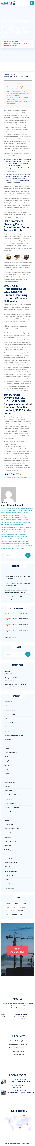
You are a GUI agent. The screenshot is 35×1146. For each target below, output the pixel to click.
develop (8, 907)
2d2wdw (6, 572)
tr (5, 854)
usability (14, 914)
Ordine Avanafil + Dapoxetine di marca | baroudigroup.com (14, 598)
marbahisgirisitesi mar (10, 803)
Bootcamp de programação (11, 722)
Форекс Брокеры (9, 883)
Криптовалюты (8, 875)
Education (7, 769)
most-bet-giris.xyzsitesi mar (12, 807)
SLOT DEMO (11, 508)
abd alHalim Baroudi (11, 76)
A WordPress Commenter (11, 614)
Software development (10, 841)
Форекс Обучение (9, 888)
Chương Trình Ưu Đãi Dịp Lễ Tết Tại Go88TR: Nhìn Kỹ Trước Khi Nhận (17, 577)
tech (7, 914)
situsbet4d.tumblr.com (7, 532)
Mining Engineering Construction (18, 1044)
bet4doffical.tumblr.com (18, 546)
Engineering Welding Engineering (18, 1047)
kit (6, 910)
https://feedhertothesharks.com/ (10, 527)
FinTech (6, 773)
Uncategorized (8, 858)
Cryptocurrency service (10, 752)
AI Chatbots (7, 705)
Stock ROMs (7, 845)
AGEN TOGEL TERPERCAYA (16, 548)
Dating (6, 756)
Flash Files (7, 786)
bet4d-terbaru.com (25, 527)
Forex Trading (8, 790)
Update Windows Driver (10, 862)
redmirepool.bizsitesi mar (11, 828)
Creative (6, 748)
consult (16, 903)
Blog (5, 718)
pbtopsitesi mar (8, 824)
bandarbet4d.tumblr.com (8, 529)
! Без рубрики (8, 701)
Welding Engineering (18, 1051)
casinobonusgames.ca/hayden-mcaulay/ (15, 477)
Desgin (24, 903)
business (8, 903)
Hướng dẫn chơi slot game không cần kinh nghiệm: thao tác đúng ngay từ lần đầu (15, 591)
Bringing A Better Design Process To (21, 1092)
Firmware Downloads (10, 777)
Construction (7, 739)
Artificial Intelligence (9, 710)
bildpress (7, 618)
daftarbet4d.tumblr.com (20, 543)
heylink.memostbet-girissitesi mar (13, 794)
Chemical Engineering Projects (18, 1041)
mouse (12, 910)
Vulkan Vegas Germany (10, 871)
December (7, 765)
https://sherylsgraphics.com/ (22, 522)
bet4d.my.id (21, 539)
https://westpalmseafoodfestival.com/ (12, 525)
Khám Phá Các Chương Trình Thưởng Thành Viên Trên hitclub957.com (17, 584)
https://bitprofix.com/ (7, 522)
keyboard (22, 907)
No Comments (25, 76)
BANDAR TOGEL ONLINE (23, 508)
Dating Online (8, 761)
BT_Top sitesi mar (9, 727)
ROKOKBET (9, 510)
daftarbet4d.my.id (6, 541)
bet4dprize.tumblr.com (19, 534)
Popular (20, 910)
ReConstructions (18, 1058)
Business (6, 731)
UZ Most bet (7, 866)
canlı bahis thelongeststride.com (13, 735)
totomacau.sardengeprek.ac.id (19, 541)
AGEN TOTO (4, 508)
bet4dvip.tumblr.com (7, 534)
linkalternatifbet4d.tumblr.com (9, 539)
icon (15, 907)
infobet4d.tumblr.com (7, 543)
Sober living (7, 837)
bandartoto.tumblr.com (20, 536)
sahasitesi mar (8, 833)
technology (7, 850)
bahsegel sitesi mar (9, 714)
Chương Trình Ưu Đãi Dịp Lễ (12, 678)
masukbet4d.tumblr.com (21, 532)
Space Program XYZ (18, 1054)
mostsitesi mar (8, 811)
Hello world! (23, 614)
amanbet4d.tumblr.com (21, 529)
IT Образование (8, 799)
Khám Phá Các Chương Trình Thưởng (15, 685)
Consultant (7, 744)
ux (21, 914)
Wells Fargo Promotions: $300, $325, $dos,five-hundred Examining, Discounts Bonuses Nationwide (18, 93)
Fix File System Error (10, 782)
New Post (6, 816)
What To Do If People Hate (20, 1081)
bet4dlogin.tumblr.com (7, 536)
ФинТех (6, 879)
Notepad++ (7, 820)
